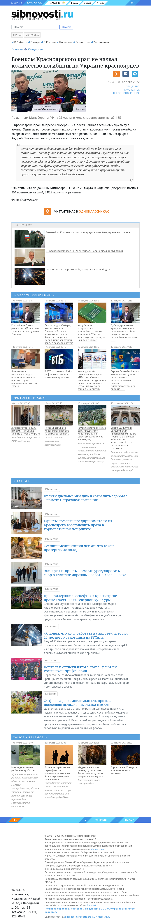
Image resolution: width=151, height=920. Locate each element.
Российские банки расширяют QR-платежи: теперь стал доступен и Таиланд (25, 330)
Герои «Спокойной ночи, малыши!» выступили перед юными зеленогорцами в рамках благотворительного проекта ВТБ (125, 380)
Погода (53, 2)
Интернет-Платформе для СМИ (80, 916)
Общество (83, 42)
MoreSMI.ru (104, 916)
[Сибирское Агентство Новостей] (42, 14)
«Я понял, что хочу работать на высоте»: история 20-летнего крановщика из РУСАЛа (86, 635)
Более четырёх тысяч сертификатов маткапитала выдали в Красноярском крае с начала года (58, 773)
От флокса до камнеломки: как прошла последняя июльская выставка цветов (77, 702)
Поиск (66, 27)
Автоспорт (52, 660)
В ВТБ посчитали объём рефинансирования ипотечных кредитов (58, 374)
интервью (51, 626)
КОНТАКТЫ (101, 819)
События (50, 693)
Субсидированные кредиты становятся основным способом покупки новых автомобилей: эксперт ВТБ (124, 333)
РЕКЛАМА (129, 819)
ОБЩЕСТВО (133, 86)
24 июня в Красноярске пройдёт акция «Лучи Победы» (78, 269)
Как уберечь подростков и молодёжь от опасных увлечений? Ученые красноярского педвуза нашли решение (91, 333)
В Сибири (20, 42)
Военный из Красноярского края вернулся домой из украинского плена (88, 232)
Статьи (17, 35)
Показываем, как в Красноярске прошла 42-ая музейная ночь (57, 430)
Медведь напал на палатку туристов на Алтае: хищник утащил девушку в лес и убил (91, 772)
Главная (17, 49)
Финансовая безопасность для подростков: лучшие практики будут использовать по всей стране (24, 379)
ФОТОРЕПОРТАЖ (29, 398)
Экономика (101, 42)
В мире (35, 42)
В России (49, 42)
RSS (15, 819)
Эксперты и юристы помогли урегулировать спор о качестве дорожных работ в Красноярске (85, 572)
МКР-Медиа (32, 35)
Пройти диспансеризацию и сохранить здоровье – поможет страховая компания (85, 498)
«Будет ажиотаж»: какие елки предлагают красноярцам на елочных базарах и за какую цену (92, 433)
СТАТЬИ (22, 481)
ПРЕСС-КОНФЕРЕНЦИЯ (126, 93)
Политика (65, 42)
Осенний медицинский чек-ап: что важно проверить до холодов (79, 548)
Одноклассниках (94, 211)
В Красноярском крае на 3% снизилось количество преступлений (84, 250)
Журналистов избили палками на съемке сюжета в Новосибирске (25, 430)
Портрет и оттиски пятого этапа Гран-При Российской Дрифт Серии (80, 669)
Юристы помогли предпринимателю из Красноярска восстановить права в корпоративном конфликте (78, 525)
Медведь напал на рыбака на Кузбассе (23, 769)
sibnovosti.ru (98, 849)
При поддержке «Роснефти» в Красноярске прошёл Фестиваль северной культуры (80, 598)
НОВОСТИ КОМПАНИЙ (34, 295)
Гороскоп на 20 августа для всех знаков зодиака (124, 770)
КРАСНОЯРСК (34, 2)
